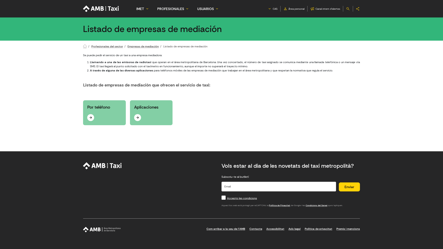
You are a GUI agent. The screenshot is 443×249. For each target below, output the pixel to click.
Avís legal (294, 229)
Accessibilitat (275, 229)
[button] (273, 9)
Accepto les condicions (242, 198)
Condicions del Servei (316, 205)
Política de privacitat (318, 229)
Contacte (255, 229)
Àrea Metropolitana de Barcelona (102, 229)
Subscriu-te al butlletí (235, 177)
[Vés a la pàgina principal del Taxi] (102, 165)
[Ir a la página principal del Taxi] (101, 9)
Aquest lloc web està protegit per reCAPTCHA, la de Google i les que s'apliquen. (282, 205)
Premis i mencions (348, 229)
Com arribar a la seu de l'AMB (225, 229)
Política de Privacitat (279, 205)
